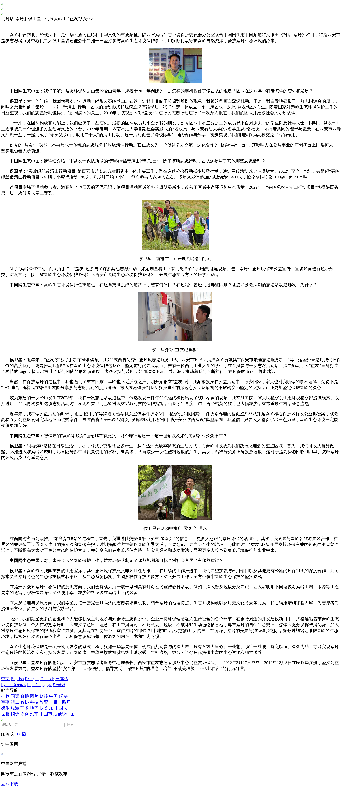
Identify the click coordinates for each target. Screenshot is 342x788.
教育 (44, 702)
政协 (24, 702)
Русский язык (13, 684)
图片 (34, 696)
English (17, 678)
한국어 (59, 684)
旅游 (15, 708)
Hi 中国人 (58, 708)
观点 (15, 702)
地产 (34, 708)
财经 (44, 696)
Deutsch (47, 678)
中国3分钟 (58, 696)
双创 (24, 714)
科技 (34, 702)
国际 (15, 696)
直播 (24, 696)
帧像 (15, 714)
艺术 (24, 708)
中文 (5, 678)
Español (34, 684)
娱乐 (5, 708)
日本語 (61, 678)
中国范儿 (48, 714)
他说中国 (66, 714)
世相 (5, 714)
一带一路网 (60, 702)
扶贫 (44, 708)
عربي (47, 684)
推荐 (5, 696)
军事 (5, 702)
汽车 (34, 714)
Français (32, 678)
